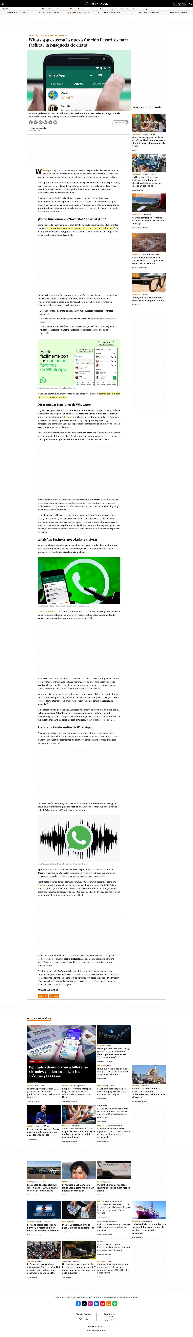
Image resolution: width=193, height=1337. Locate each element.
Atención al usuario (83, 1314)
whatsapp (54, 996)
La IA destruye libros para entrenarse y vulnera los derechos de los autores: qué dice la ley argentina (147, 181)
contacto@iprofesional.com (96, 1331)
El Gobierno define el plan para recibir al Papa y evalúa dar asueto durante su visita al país (113, 1091)
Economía (60, 9)
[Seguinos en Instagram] (90, 1303)
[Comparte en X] (36, 122)
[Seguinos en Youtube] (102, 1303)
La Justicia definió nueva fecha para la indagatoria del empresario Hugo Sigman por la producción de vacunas (114, 1208)
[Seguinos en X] (84, 1303)
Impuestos (92, 9)
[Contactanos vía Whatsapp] (86, 1319)
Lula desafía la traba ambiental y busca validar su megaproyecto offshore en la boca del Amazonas (149, 1229)
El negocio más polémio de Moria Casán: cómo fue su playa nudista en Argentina (78, 1187)
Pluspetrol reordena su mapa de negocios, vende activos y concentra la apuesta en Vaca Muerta (77, 1093)
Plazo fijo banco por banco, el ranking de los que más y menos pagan (113, 1187)
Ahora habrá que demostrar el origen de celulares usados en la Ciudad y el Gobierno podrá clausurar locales (78, 1133)
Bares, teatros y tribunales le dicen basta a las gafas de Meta (148, 299)
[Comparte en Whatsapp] (41, 122)
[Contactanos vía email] (80, 1319)
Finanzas (81, 9)
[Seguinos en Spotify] (114, 1303)
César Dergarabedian (39, 128)
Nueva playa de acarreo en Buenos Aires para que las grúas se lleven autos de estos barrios (113, 1071)
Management (146, 9)
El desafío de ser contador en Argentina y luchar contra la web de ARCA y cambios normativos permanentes (113, 1133)
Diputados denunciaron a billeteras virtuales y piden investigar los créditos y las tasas (58, 1071)
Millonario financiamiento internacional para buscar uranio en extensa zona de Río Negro (113, 1247)
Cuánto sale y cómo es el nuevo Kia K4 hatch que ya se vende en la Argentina (113, 1227)
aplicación (43, 996)
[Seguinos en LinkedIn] (96, 1303)
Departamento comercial (109, 1315)
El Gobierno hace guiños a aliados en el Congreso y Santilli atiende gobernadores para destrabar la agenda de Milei (43, 1269)
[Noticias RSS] (108, 1303)
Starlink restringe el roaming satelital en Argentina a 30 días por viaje (148, 220)
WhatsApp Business (47, 611)
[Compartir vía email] (55, 122)
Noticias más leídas (39, 1018)
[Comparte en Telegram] (50, 122)
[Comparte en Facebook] (31, 122)
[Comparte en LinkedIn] (45, 122)
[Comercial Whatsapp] (112, 1319)
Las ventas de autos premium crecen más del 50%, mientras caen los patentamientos (42, 1187)
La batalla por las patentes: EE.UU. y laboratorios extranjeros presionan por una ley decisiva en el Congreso (43, 1093)
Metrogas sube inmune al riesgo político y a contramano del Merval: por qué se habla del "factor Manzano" (113, 1053)
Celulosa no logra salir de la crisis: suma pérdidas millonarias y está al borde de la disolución (148, 1093)
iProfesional (34, 36)
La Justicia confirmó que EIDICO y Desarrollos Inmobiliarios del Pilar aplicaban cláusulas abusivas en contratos (113, 1113)
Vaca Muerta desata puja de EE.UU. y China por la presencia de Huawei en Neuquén (148, 260)
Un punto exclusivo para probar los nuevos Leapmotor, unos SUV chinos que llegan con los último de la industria (78, 1269)
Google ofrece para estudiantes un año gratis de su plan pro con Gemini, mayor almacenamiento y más (148, 142)
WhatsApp (67, 417)
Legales (103, 9)
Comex (135, 9)
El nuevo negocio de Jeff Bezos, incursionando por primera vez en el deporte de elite (43, 1132)
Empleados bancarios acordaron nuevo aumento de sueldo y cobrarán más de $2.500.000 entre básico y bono (113, 1268)
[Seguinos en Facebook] (78, 1303)
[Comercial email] (106, 1319)
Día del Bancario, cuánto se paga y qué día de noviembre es (78, 1226)
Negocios (113, 9)
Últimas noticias (47, 9)
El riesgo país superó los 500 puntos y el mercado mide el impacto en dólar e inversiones (43, 1227)
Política (71, 9)
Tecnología (125, 9)
